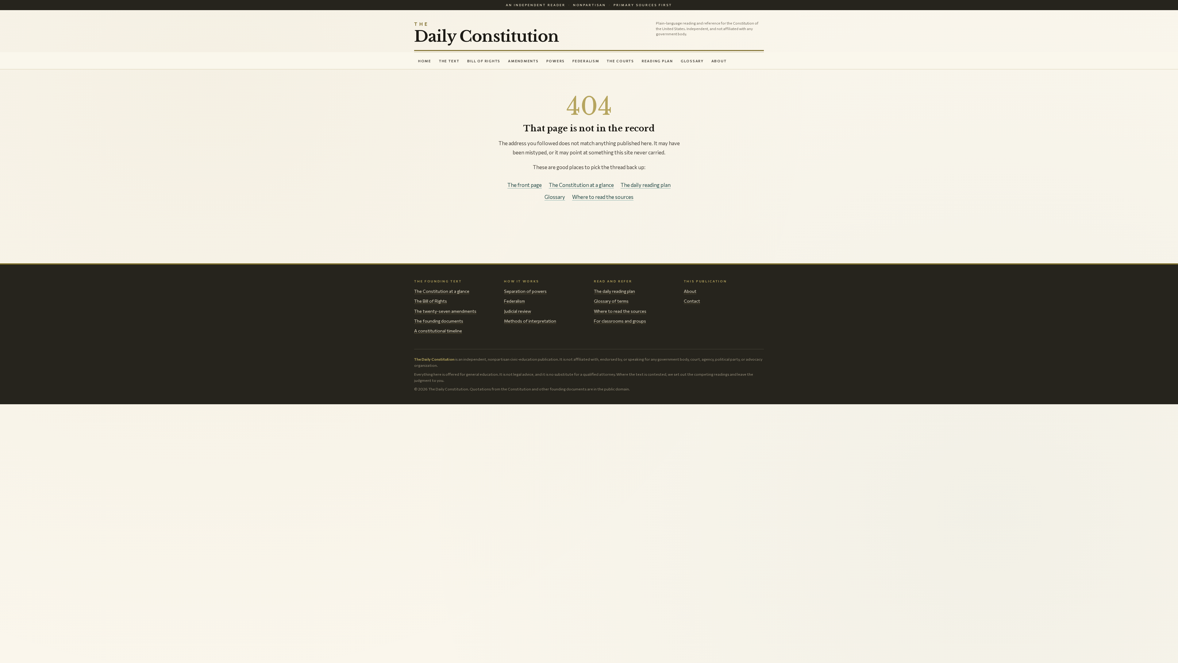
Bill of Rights (483, 61)
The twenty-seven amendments (445, 311)
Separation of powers (525, 291)
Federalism (585, 61)
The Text (449, 61)
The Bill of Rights (430, 301)
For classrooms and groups (620, 321)
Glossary (692, 61)
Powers (555, 61)
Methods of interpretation (530, 321)
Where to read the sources (602, 197)
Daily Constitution (486, 33)
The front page (524, 185)
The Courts (620, 61)
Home (424, 61)
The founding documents (438, 321)
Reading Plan (657, 61)
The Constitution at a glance (581, 185)
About (719, 61)
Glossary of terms (611, 301)
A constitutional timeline (438, 330)
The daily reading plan (646, 185)
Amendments (523, 61)
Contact (692, 301)
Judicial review (517, 311)
